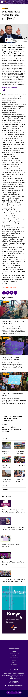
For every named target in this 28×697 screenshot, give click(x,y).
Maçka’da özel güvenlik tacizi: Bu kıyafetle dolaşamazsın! (13, 418)
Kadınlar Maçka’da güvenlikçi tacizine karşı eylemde (11, 429)
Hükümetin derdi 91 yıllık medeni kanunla (12, 394)
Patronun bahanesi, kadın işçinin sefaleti (6, 467)
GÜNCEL (14, 651)
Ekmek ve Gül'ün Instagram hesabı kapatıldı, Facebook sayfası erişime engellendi (13, 512)
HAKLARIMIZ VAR (14, 658)
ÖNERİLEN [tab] (6, 490)
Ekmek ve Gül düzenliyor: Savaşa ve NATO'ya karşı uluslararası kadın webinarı (13, 529)
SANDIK (14, 655)
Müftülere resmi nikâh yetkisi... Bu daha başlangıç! (13, 322)
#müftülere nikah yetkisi (10, 287)
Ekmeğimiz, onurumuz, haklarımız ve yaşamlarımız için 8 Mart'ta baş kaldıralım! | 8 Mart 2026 (13, 581)
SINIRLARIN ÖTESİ (14, 653)
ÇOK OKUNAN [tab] (6, 486)
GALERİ (14, 660)
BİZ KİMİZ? (14, 664)
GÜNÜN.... (14, 662)
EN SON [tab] (5, 439)
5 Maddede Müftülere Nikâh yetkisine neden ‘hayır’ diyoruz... (12, 358)
